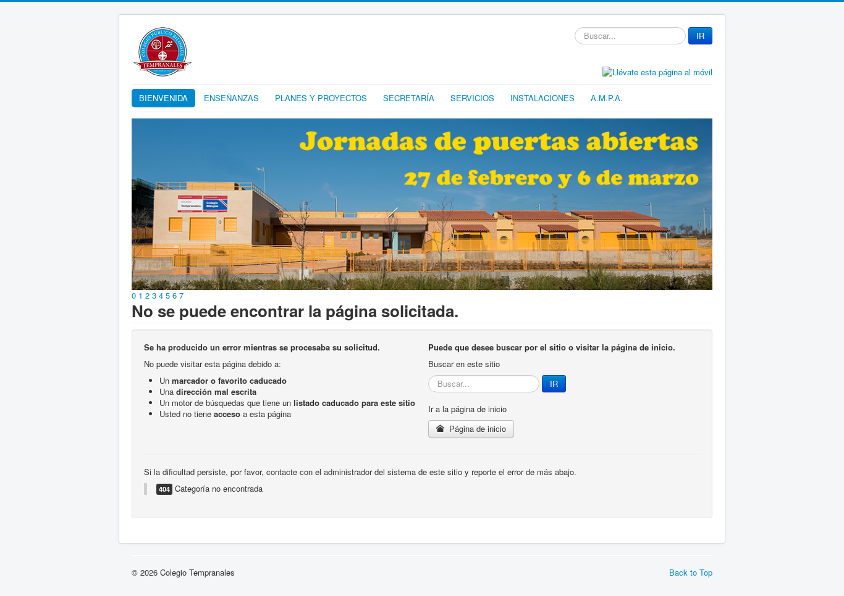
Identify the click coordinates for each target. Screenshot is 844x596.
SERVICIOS (472, 98)
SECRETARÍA (408, 98)
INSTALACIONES (542, 98)
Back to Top (690, 572)
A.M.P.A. (607, 98)
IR (700, 35)
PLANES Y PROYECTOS (321, 98)
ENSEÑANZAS (231, 98)
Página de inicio (476, 428)
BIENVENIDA (163, 98)
